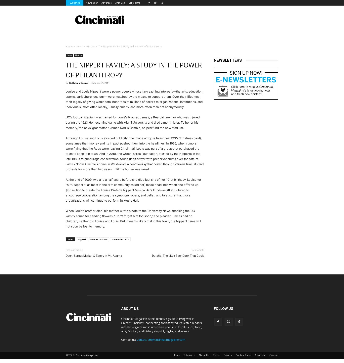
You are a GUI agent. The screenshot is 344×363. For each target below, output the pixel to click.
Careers (273, 355)
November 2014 (120, 239)
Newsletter (92, 2)
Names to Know (99, 239)
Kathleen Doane (78, 82)
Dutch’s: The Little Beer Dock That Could (178, 256)
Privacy (228, 355)
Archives (120, 2)
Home (69, 46)
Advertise (107, 2)
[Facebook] (149, 3)
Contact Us (134, 2)
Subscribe (75, 2)
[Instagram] (156, 3)
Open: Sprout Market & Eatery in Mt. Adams (94, 256)
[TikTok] (162, 3)
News (79, 46)
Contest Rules (243, 355)
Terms (216, 355)
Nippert (82, 239)
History (90, 46)
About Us (204, 355)
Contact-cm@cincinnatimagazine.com (161, 340)
